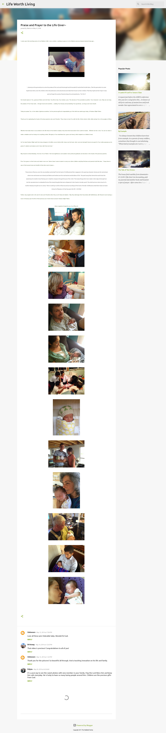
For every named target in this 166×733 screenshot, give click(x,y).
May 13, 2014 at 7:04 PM (44, 632)
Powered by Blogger (84, 725)
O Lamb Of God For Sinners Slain (130, 92)
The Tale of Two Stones (126, 170)
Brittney (31, 644)
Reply (29, 639)
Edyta (30, 669)
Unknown (31, 632)
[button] (22, 32)
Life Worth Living (20, 4)
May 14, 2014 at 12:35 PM (44, 645)
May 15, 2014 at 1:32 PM (44, 657)
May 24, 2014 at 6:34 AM (41, 669)
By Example (122, 131)
